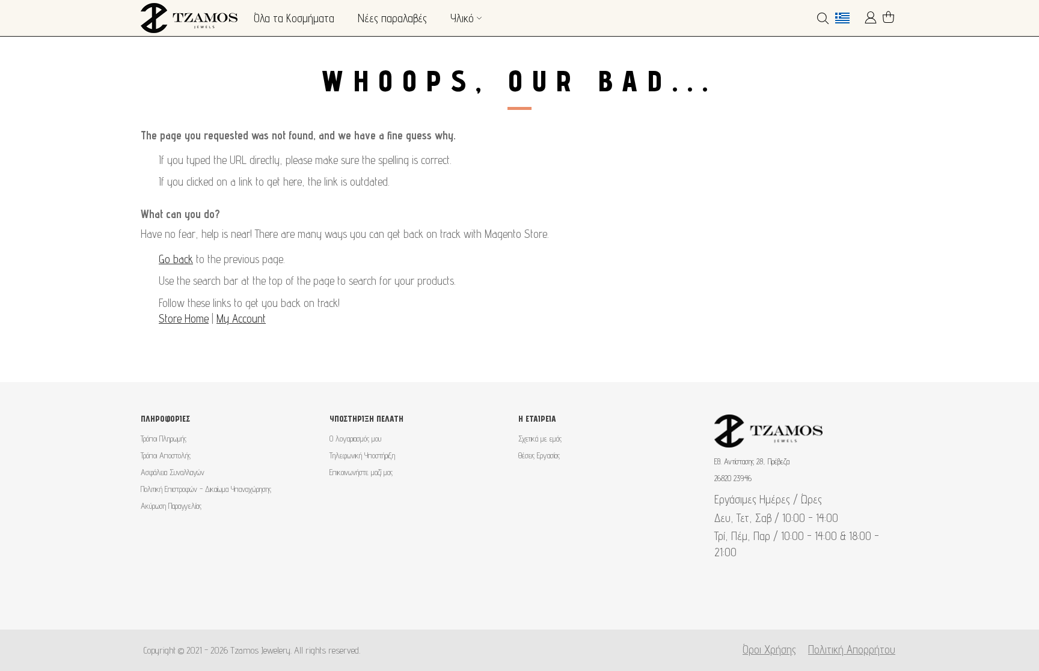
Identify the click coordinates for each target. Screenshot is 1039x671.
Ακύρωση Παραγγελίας (171, 506)
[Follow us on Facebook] (500, 600)
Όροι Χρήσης (769, 649)
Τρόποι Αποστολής (166, 455)
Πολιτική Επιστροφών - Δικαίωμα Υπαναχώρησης (206, 489)
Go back (176, 259)
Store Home (184, 318)
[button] (847, 18)
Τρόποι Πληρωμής (163, 438)
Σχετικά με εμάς (540, 438)
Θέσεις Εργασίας (539, 455)
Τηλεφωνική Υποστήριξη (362, 455)
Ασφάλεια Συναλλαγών (172, 472)
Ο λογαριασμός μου (355, 438)
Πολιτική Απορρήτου (851, 649)
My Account (241, 318)
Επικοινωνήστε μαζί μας (361, 472)
